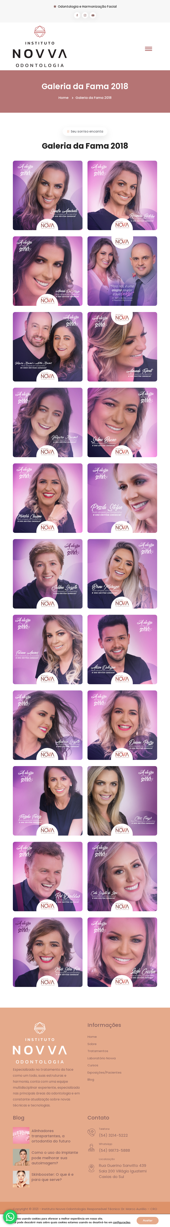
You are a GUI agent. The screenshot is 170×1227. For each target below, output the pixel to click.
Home (63, 97)
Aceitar (147, 1220)
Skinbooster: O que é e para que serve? (53, 1177)
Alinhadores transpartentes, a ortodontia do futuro (51, 1136)
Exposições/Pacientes (104, 1072)
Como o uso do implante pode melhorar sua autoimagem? (55, 1157)
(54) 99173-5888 (114, 1150)
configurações (121, 1222)
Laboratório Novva (101, 1058)
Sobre (92, 1044)
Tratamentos (97, 1051)
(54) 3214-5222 (113, 1135)
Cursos (92, 1065)
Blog (90, 1079)
